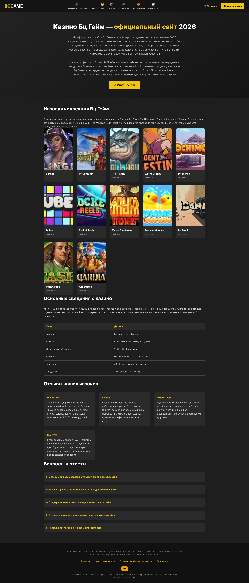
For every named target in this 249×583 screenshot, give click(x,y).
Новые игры (153, 6)
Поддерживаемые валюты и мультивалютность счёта (80, 502)
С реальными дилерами (76, 6)
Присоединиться (233, 6)
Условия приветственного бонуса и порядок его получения (82, 489)
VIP (102, 6)
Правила (85, 561)
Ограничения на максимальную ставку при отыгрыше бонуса (84, 515)
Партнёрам (162, 561)
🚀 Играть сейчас (124, 84)
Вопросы (94, 6)
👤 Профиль (210, 6)
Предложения (138, 6)
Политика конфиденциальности (136, 561)
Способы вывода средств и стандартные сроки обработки (83, 476)
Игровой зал (123, 6)
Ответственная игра (104, 561)
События (111, 6)
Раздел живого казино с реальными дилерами (75, 527)
